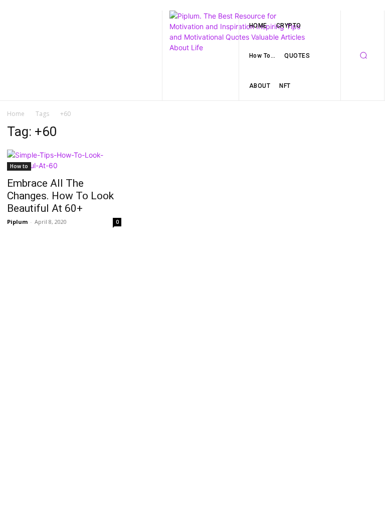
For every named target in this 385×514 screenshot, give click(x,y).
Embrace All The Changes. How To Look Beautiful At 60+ (60, 195)
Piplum (17, 221)
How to (19, 166)
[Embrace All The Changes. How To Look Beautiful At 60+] (64, 160)
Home (16, 113)
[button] (363, 55)
